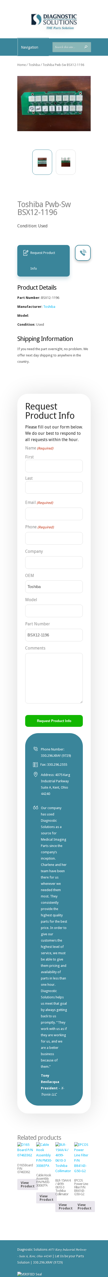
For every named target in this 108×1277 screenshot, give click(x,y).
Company (34, 551)
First (29, 456)
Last (29, 478)
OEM (29, 575)
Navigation (29, 47)
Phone (39, 526)
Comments (35, 648)
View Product (28, 1184)
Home (21, 65)
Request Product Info (42, 260)
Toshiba (34, 65)
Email (39, 502)
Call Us (83, 253)
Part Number (37, 623)
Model (31, 599)
